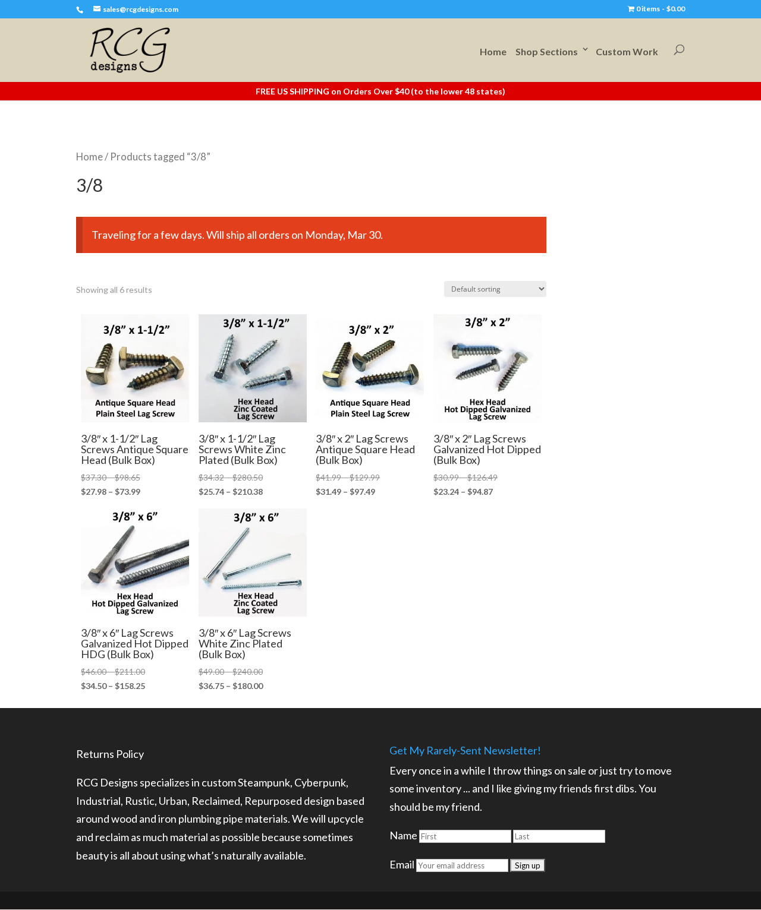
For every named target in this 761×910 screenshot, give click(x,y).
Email (401, 864)
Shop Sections (546, 51)
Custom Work (627, 51)
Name (403, 835)
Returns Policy (110, 753)
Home (493, 51)
